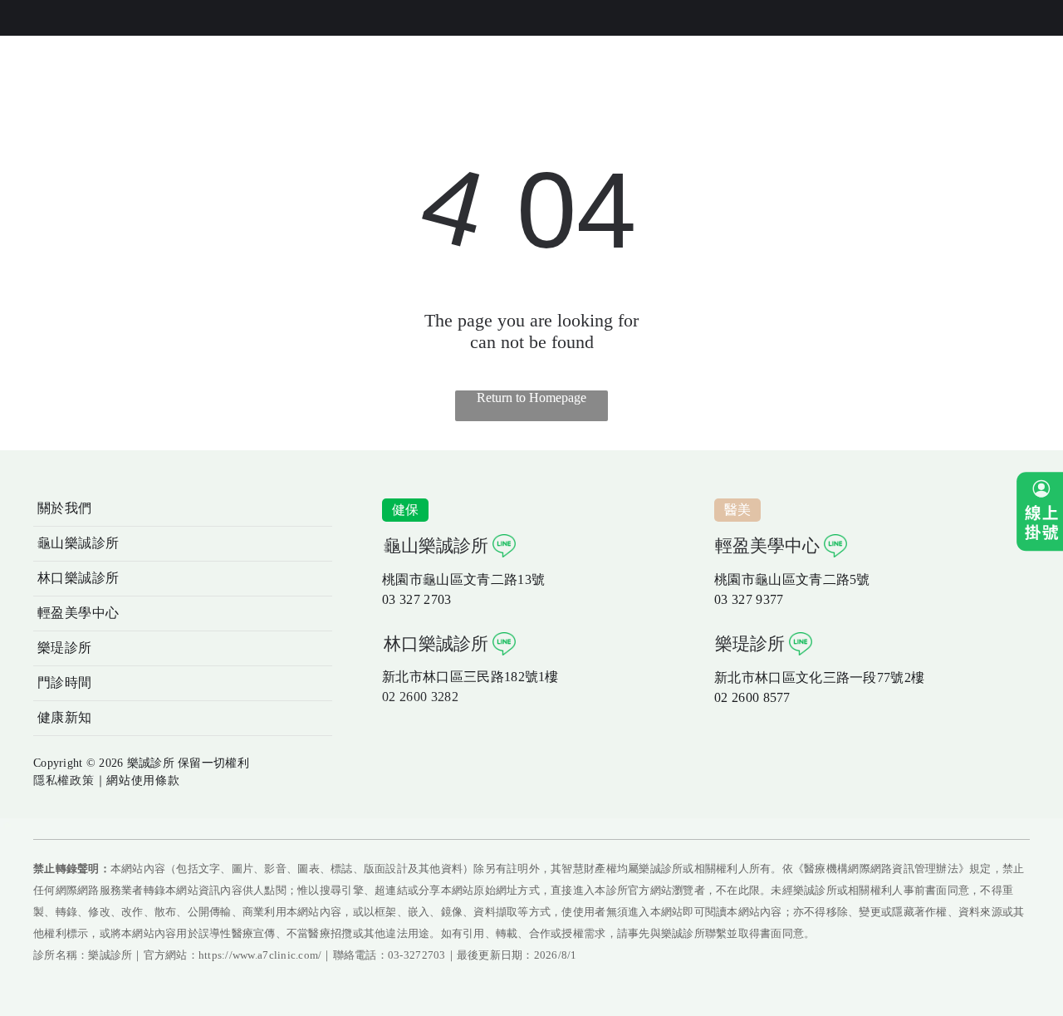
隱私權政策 (64, 780)
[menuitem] (182, 509)
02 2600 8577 (752, 697)
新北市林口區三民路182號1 (463, 677)
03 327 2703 (417, 599)
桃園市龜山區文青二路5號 (792, 579)
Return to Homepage (531, 397)
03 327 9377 (749, 599)
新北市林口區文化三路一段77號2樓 (819, 677)
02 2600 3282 (420, 697)
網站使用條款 (142, 780)
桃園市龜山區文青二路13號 (463, 579)
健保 (405, 510)
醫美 (738, 510)
